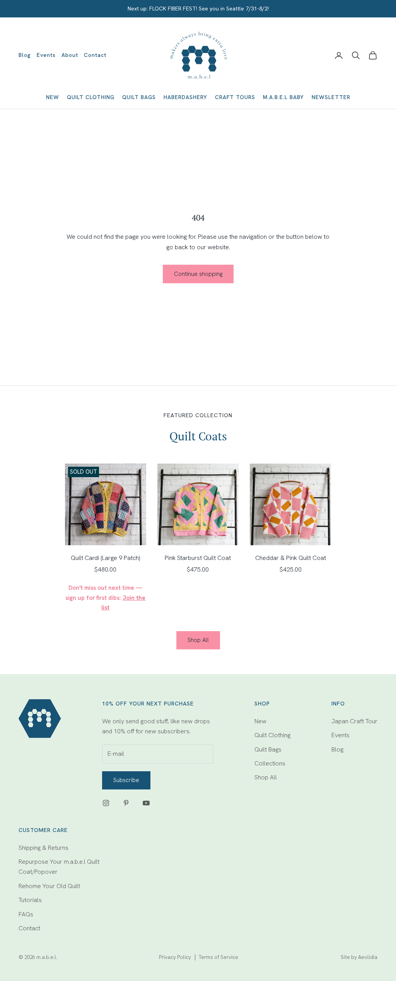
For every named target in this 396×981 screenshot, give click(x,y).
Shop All (198, 640)
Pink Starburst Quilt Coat (198, 558)
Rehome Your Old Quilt (49, 886)
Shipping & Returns (43, 848)
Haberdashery (185, 97)
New (52, 97)
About (69, 54)
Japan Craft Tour (354, 721)
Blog (25, 54)
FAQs (26, 914)
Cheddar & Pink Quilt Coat (290, 558)
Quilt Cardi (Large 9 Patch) (105, 558)
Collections (269, 763)
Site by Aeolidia (359, 957)
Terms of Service (218, 957)
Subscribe (126, 780)
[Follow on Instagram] (106, 803)
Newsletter (331, 97)
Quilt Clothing (90, 97)
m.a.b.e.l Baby (283, 97)
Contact (95, 54)
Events (46, 54)
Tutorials (30, 900)
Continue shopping (198, 274)
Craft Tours (235, 97)
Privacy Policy (175, 957)
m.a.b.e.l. (46, 957)
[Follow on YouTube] (146, 803)
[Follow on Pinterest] (126, 803)
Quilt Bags (139, 97)
